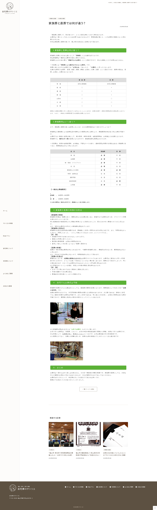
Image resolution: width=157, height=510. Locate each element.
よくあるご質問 (8, 273)
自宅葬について (8, 248)
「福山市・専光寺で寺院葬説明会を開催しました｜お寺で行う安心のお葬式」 (61, 454)
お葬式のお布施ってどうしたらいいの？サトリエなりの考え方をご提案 (114, 454)
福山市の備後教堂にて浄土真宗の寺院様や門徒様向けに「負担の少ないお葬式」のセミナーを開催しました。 (88, 454)
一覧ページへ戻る (88, 389)
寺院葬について (8, 261)
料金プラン (6, 236)
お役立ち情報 (7, 286)
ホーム (5, 211)
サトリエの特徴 (8, 223)
